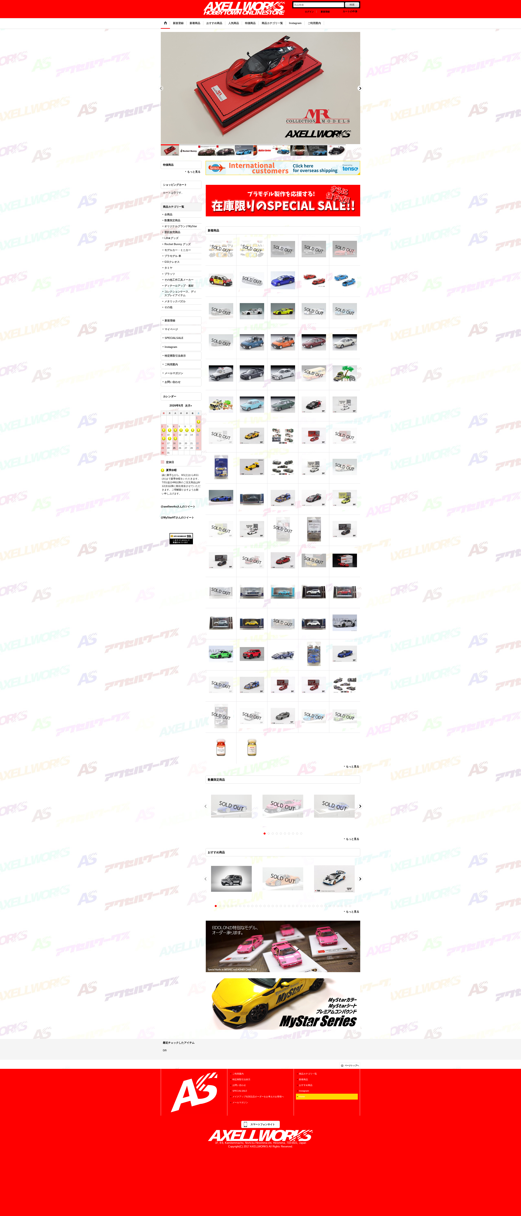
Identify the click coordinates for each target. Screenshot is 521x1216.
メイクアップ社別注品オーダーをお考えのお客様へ (258, 1096)
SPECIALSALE (174, 338)
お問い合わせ (173, 381)
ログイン (309, 11)
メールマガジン (174, 373)
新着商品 (303, 1079)
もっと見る (193, 171)
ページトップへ (352, 1065)
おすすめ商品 (305, 1085)
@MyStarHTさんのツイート (177, 517)
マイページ (171, 329)
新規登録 (325, 11)
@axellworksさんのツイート (178, 506)
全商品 (168, 214)
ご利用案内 (171, 364)
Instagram (171, 346)
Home (302, 1096)
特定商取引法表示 (175, 355)
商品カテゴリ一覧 (308, 1073)
